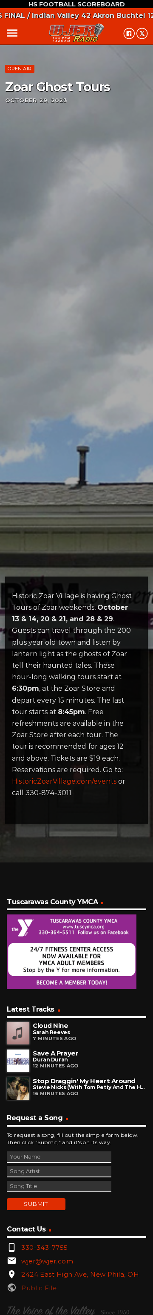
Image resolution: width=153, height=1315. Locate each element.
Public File (39, 1288)
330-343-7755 (44, 1247)
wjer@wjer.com (47, 1261)
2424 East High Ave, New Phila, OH (80, 1274)
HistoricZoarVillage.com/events (64, 781)
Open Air (19, 69)
